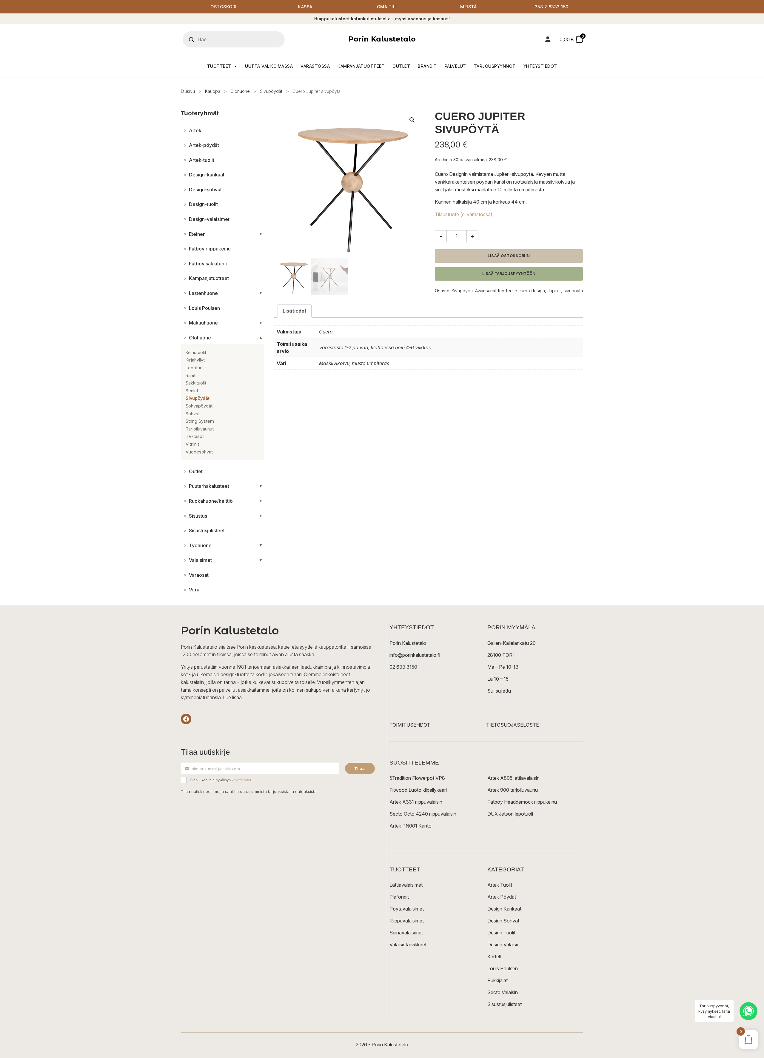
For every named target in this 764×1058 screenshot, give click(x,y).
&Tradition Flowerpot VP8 (417, 778)
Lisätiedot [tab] (294, 311)
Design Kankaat (504, 909)
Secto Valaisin (502, 992)
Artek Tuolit (499, 885)
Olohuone (240, 91)
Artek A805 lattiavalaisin (513, 778)
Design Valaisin (503, 945)
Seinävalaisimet (406, 933)
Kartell (494, 956)
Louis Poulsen (502, 968)
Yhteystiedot (540, 66)
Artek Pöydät (501, 897)
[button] (412, 120)
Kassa (305, 6)
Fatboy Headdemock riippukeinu (522, 802)
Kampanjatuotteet (361, 66)
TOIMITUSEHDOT (409, 725)
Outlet (401, 66)
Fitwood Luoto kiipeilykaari (418, 790)
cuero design (531, 290)
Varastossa (315, 66)
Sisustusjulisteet (504, 1004)
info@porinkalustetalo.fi (414, 655)
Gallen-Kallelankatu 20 (511, 643)
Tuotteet (219, 66)
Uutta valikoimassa (269, 66)
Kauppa (212, 91)
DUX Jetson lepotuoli (510, 814)
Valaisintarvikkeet (407, 945)
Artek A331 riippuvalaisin (415, 802)
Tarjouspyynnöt (495, 66)
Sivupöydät (271, 91)
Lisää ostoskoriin (509, 255)
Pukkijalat (497, 980)
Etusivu (188, 91)
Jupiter (554, 290)
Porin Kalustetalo (382, 39)
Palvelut (455, 66)
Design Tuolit (501, 933)
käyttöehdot (241, 779)
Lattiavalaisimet (406, 885)
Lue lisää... (233, 697)
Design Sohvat (503, 921)
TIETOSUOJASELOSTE (512, 725)
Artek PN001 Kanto (410, 826)
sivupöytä (573, 290)
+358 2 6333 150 (550, 6)
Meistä (468, 6)
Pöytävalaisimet (406, 909)
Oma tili (387, 6)
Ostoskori (223, 6)
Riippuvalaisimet (406, 921)
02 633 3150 (403, 667)
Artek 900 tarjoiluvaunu (512, 790)
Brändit (427, 66)
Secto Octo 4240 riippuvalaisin (422, 814)
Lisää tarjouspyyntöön (508, 273)
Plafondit (399, 897)
